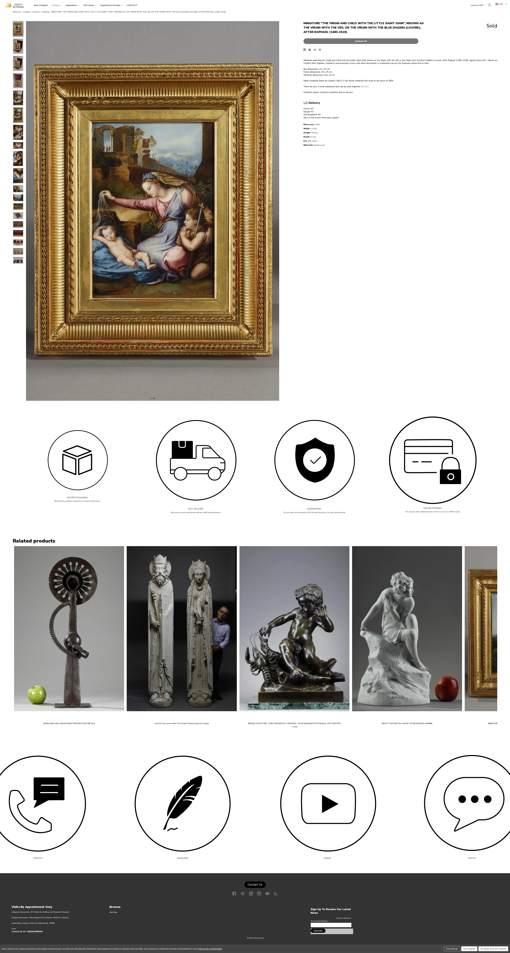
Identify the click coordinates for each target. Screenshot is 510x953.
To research (489, 5)
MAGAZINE (182, 858)
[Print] (315, 49)
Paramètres (452, 948)
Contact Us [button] (255, 884)
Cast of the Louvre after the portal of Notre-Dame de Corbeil (182, 723)
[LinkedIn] (251, 894)
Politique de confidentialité (210, 949)
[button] (361, 41)
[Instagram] (259, 894)
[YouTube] (267, 894)
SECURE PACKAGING (77, 497)
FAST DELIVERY (196, 509)
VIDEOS (327, 858)
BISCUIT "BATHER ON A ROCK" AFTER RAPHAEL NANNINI (407, 723)
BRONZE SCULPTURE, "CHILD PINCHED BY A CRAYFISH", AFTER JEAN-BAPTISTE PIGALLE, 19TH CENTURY (294, 723)
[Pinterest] (320, 49)
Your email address (320, 921)
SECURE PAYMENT (433, 508)
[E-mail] (310, 49)
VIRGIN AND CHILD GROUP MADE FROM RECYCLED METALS (69, 723)
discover (365, 86)
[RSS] (276, 894)
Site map (113, 912)
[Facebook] (304, 49)
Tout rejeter (469, 948)
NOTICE (472, 858)
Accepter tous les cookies (493, 948)
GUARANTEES (314, 509)
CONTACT (38, 858)
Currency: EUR (477, 5)
